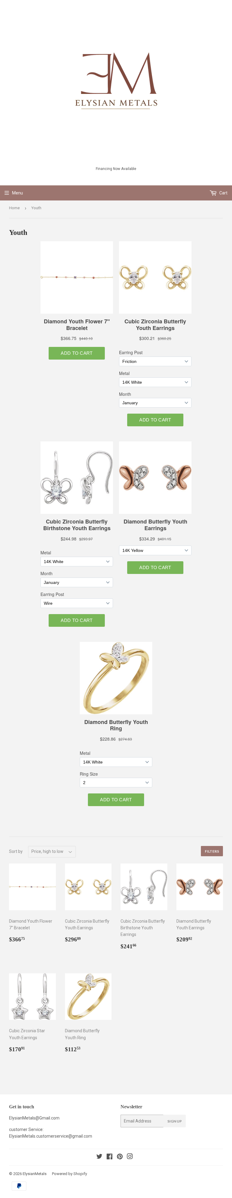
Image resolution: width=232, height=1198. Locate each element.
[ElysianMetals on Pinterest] (120, 1157)
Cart (222, 193)
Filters (212, 851)
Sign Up (174, 1121)
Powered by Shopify (69, 1173)
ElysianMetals (35, 1173)
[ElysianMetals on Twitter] (99, 1157)
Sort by (16, 851)
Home (14, 208)
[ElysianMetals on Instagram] (130, 1157)
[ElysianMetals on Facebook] (109, 1157)
